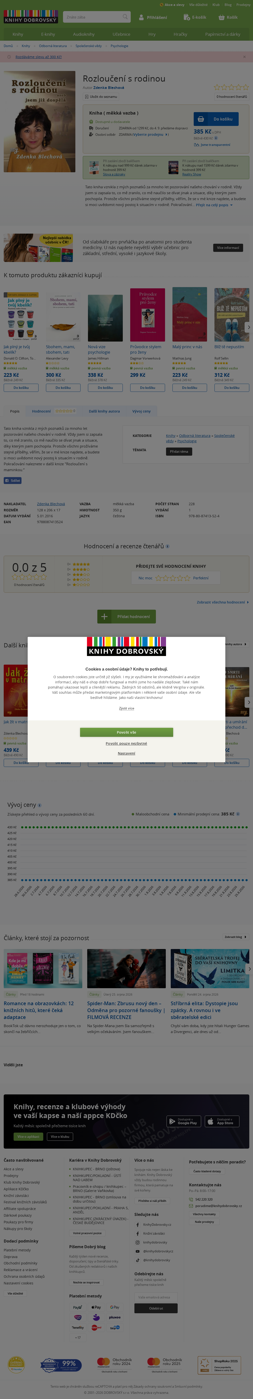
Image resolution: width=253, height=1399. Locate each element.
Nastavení (126, 753)
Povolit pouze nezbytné (126, 743)
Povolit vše (126, 732)
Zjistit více (126, 708)
